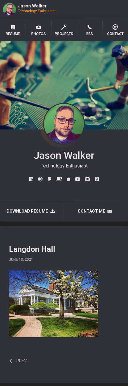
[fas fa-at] (40, 179)
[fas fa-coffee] (59, 179)
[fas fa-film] (87, 179)
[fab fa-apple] (68, 179)
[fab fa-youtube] (77, 179)
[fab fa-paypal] (49, 179)
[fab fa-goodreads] (97, 179)
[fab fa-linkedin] (31, 179)
